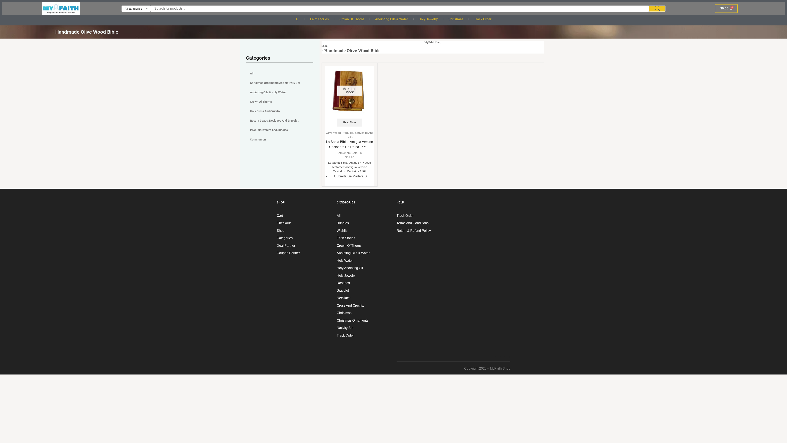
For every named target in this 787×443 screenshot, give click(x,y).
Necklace (343, 298)
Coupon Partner (288, 253)
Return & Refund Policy (414, 230)
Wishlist (342, 230)
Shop (325, 45)
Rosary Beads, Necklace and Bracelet (274, 120)
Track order (482, 19)
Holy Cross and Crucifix (265, 111)
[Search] (657, 9)
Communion (258, 139)
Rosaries (343, 283)
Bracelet (343, 290)
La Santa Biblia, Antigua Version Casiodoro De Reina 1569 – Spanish (349, 147)
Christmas (455, 19)
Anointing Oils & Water (391, 19)
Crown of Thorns (351, 19)
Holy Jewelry (428, 19)
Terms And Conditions (413, 223)
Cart (280, 215)
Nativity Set (345, 328)
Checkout (284, 223)
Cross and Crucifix (350, 305)
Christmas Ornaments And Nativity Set (275, 82)
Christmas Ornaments (352, 320)
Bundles (343, 223)
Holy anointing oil (350, 268)
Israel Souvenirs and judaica (269, 130)
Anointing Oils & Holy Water (268, 92)
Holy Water (345, 260)
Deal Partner (286, 245)
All (297, 19)
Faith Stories (319, 19)
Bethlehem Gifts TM (350, 152)
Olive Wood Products (339, 132)
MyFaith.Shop (433, 42)
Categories (285, 238)
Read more (349, 122)
